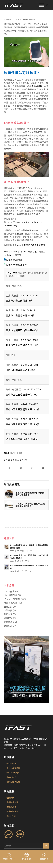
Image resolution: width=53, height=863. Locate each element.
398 (20, 315)
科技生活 (8, 614)
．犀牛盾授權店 (11, 811)
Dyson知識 (9, 591)
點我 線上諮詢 (16, 264)
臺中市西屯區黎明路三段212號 (22, 409)
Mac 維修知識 (10, 603)
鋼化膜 (19, 453)
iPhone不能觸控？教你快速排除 (30, 245)
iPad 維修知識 (10, 595)
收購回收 (32, 251)
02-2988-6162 (29, 340)
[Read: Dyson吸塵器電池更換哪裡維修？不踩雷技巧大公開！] (6, 567)
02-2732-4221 (29, 295)
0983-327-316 (29, 419)
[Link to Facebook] (47, 5)
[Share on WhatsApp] (32, 468)
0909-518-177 (29, 404)
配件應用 (8, 625)
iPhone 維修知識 (29, 20)
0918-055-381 (29, 364)
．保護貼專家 (10, 807)
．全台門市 (10, 797)
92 (20, 369)
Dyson (23, 251)
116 (22, 345)
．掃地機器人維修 (12, 782)
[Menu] (40, 5)
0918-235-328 (29, 434)
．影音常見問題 (11, 802)
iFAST (10, 255)
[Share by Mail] (43, 468)
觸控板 (20, 233)
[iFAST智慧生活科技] (22, 5)
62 (22, 330)
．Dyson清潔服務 (12, 768)
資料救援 (8, 618)
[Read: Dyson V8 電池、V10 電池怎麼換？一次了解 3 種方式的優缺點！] (6, 556)
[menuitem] (40, 5)
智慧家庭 (8, 606)
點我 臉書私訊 (14, 260)
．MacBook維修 (12, 772)
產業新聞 (8, 610)
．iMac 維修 (10, 777)
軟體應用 (8, 622)
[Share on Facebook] (9, 468)
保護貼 (13, 453)
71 (19, 300)
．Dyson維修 (10, 763)
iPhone (14, 251)
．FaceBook (10, 816)
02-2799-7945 (29, 325)
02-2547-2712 (29, 310)
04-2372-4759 (32, 389)
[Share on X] (20, 468)
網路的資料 (37, 86)
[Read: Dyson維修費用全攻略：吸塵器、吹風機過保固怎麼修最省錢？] (6, 546)
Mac (6, 251)
